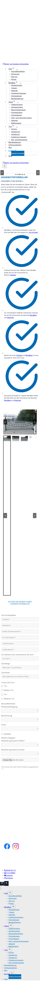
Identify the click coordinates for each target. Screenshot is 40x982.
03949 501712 (21, 7)
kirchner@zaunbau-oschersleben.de (20, 42)
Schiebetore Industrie (18, 137)
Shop (10, 156)
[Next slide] (38, 172)
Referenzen (15, 74)
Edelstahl (14, 91)
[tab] (15, 174)
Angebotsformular (17, 153)
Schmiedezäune (16, 113)
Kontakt (7, 974)
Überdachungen (16, 85)
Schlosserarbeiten (15, 145)
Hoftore (14, 129)
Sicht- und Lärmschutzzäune (21, 118)
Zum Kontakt (33, 232)
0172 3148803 (21, 19)
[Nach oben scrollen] (2, 884)
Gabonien (14, 120)
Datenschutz (19, 858)
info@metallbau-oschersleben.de (20, 54)
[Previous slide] (2, 172)
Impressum (10, 858)
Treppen (14, 88)
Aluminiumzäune (17, 107)
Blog (10, 147)
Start (6, 893)
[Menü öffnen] (5, 166)
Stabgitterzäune (17, 105)
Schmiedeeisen (16, 96)
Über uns (14, 77)
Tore (5, 950)
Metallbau (33, 315)
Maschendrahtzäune (18, 110)
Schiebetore (15, 134)
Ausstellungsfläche (18, 71)
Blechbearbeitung (17, 99)
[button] (20, 422)
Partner (13, 79)
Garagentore (15, 132)
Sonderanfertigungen (18, 93)
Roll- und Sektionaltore (19, 140)
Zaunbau (13, 275)
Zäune (6, 926)
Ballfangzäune (16, 123)
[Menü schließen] (0, 888)
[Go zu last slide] (5, 422)
